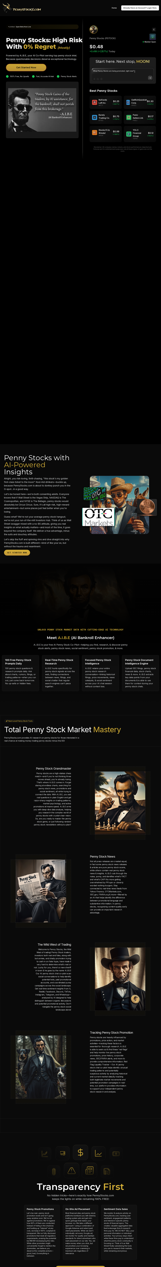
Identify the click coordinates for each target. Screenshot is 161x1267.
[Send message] (150, 78)
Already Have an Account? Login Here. (140, 8)
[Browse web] (101, 79)
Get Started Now (26, 67)
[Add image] (98, 79)
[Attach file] (94, 79)
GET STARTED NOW (17, 553)
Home (114, 8)
